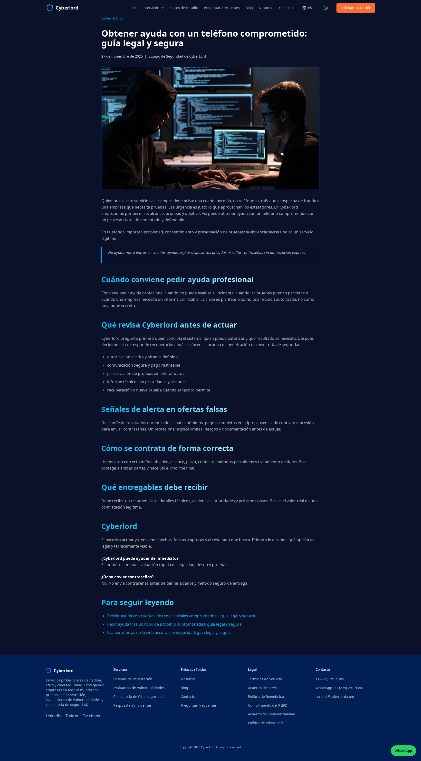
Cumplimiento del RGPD (267, 705)
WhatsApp (403, 750)
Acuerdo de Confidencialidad (271, 714)
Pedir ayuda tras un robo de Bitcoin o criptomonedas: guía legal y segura (174, 624)
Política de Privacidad (265, 723)
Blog (249, 7)
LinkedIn (54, 716)
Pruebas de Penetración (132, 679)
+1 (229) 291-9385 (330, 679)
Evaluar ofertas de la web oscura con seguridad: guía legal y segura (169, 632)
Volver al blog (112, 18)
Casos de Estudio (184, 7)
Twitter (72, 716)
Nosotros (266, 7)
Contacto (286, 7)
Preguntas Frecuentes (222, 7)
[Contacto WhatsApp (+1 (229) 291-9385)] (326, 8)
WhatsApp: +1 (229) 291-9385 (339, 687)
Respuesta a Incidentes (132, 705)
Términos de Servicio (265, 679)
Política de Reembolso (266, 696)
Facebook (91, 716)
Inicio (134, 7)
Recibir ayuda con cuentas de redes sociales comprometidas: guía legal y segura (181, 616)
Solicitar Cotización (355, 7)
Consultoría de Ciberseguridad (138, 696)
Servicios (152, 7)
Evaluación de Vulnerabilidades (139, 687)
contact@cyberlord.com (335, 696)
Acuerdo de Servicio (264, 687)
